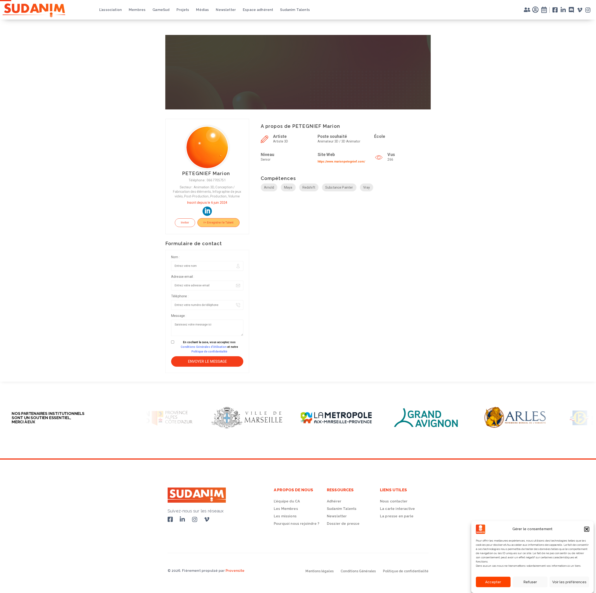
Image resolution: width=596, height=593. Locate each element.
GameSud (160, 10)
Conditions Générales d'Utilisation (204, 347)
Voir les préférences (569, 582)
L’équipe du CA (287, 501)
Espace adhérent (258, 10)
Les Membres (286, 509)
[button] (586, 529)
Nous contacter (393, 501)
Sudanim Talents (295, 10)
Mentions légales (319, 571)
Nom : (175, 257)
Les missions (285, 516)
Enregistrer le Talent (220, 222)
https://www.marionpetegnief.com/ (341, 161)
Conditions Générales (358, 571)
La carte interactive (397, 509)
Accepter (493, 582)
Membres (137, 10)
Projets (182, 10)
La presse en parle (396, 516)
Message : (178, 316)
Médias (202, 10)
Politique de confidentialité (209, 351)
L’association (110, 10)
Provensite (235, 571)
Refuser (530, 582)
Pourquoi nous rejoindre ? (296, 524)
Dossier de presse (343, 524)
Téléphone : (180, 296)
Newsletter (226, 10)
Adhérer (334, 501)
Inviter (185, 222)
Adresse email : (182, 276)
